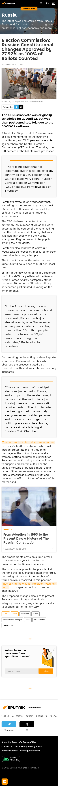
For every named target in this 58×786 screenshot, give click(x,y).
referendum (8, 625)
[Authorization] (41, 3)
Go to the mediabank (34, 101)
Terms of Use (29, 742)
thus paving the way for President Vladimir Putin (29, 585)
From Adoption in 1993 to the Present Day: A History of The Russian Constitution (26, 538)
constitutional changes (12, 619)
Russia (7, 529)
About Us (6, 742)
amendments (39, 619)
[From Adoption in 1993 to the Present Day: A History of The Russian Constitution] (29, 506)
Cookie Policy (20, 746)
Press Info (17, 742)
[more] (53, 548)
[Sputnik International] (9, 4)
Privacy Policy (35, 746)
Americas (17, 716)
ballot (28, 619)
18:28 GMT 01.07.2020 (13, 64)
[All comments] (5, 781)
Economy (41, 716)
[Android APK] (10, 759)
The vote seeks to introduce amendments (28, 442)
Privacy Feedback (10, 750)
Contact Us (7, 746)
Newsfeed (25, 614)
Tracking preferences (30, 750)
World (14, 614)
